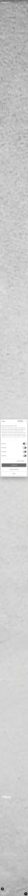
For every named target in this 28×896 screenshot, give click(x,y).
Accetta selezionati (14, 469)
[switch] (25, 448)
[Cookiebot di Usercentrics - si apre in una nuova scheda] (17, 421)
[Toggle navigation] (25, 2)
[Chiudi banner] (26, 421)
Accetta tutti (14, 465)
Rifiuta (14, 473)
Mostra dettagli (20, 461)
